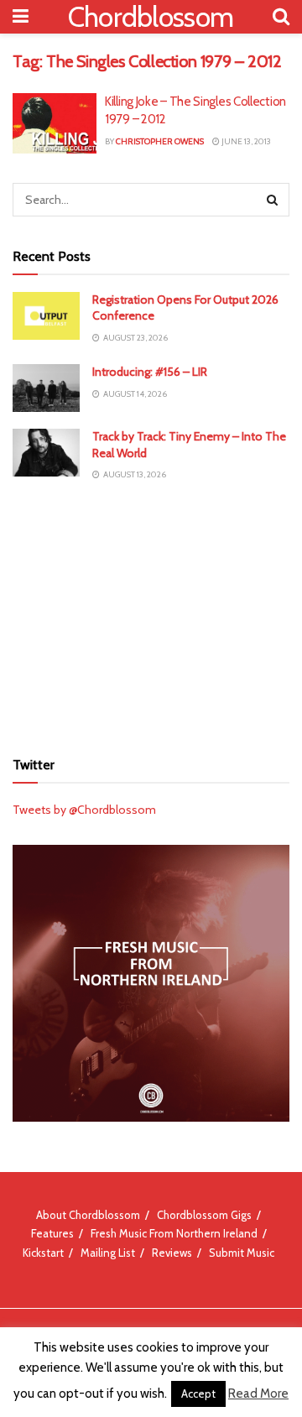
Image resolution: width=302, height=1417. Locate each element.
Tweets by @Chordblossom (84, 809)
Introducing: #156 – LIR (149, 371)
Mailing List (108, 1252)
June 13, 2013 (245, 141)
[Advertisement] (151, 615)
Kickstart (43, 1252)
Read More (258, 1393)
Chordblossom (151, 17)
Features (52, 1233)
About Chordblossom (88, 1215)
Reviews (172, 1252)
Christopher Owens (160, 141)
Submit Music (241, 1252)
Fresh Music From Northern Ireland (174, 1233)
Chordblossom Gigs (204, 1215)
